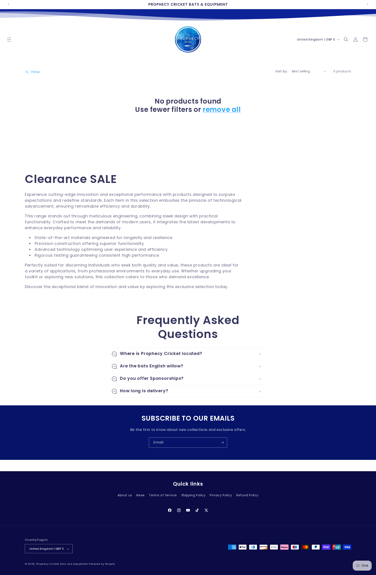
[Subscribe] (222, 442)
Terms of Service (163, 495)
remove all (222, 109)
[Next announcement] (367, 4)
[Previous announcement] (8, 4)
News (140, 495)
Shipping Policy (193, 495)
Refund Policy (247, 495)
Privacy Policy (221, 495)
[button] (9, 39)
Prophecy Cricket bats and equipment (62, 564)
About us (125, 495)
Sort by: (281, 71)
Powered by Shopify (102, 564)
